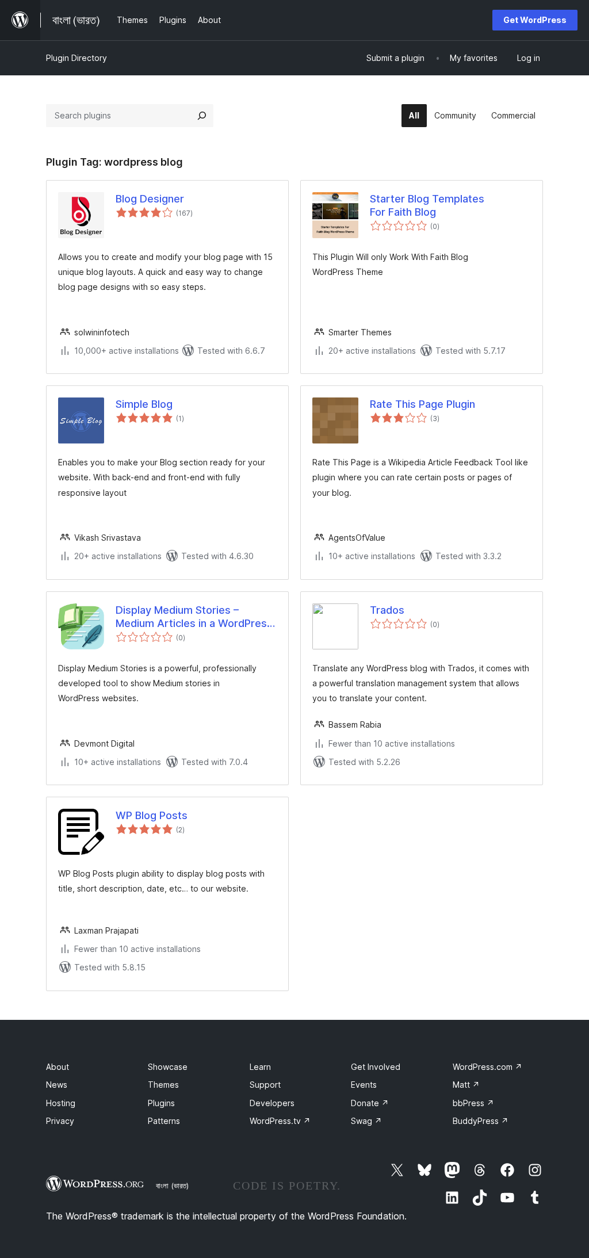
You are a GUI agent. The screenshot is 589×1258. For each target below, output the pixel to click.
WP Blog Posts (152, 815)
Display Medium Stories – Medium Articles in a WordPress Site (194, 617)
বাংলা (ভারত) (172, 1185)
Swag (366, 1121)
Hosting (60, 1103)
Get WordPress (535, 20)
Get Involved (375, 1067)
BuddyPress (480, 1121)
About (57, 1067)
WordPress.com (487, 1067)
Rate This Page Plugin (422, 404)
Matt (466, 1084)
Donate (370, 1103)
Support (265, 1084)
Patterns (164, 1121)
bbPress (473, 1103)
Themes (163, 1084)
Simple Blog (144, 404)
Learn (260, 1067)
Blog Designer (150, 199)
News (56, 1084)
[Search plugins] (201, 115)
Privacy (60, 1121)
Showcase (168, 1067)
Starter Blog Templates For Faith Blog (427, 205)
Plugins (161, 1103)
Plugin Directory (76, 58)
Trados (387, 610)
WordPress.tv (280, 1121)
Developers (272, 1103)
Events (364, 1084)
